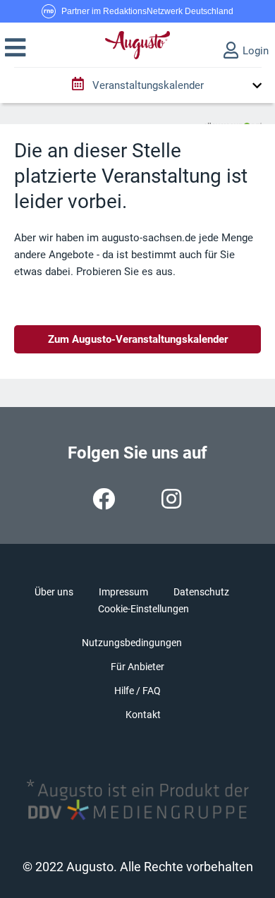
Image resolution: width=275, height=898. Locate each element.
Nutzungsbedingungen (132, 642)
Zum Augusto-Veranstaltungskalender (138, 339)
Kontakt (143, 714)
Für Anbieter (137, 666)
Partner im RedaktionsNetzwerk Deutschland (147, 11)
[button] (15, 48)
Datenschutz (201, 591)
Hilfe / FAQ (137, 690)
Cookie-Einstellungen (143, 608)
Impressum (123, 591)
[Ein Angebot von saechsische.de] (233, 120)
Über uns (54, 591)
